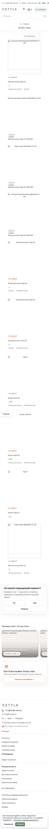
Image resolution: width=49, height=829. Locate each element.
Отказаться (8, 824)
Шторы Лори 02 (14, 455)
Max (35, 603)
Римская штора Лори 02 (17, 565)
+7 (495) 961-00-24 (11, 3)
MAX (43, 3)
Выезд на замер (8, 746)
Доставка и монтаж (10, 774)
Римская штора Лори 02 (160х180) (20, 187)
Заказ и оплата (8, 770)
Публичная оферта (9, 799)
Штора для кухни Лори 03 (17, 283)
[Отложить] (40, 79)
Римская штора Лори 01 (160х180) (20, 139)
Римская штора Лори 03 (17, 82)
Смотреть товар (11, 654)
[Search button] (44, 16)
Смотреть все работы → (24, 679)
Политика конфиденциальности (15, 795)
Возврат (5, 807)
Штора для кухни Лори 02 (17, 341)
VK (39, 3)
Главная (26, 24)
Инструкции (7, 779)
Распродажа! (7, 754)
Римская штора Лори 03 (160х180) (20, 235)
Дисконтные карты (9, 782)
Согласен (20, 824)
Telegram (24, 609)
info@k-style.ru (10, 714)
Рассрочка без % (9, 767)
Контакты (6, 738)
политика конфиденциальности (26, 820)
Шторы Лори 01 (13, 513)
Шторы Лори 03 (14, 398)
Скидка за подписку (10, 742)
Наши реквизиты (8, 803)
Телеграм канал (8, 750)
